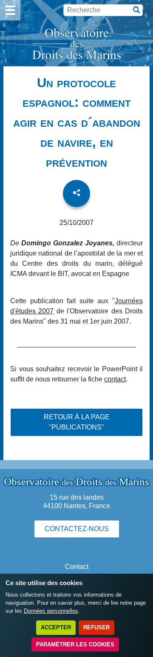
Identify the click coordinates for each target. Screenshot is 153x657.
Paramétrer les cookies (75, 644)
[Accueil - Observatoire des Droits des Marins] (76, 44)
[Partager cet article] (76, 193)
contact (115, 379)
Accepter (56, 627)
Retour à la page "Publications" (77, 422)
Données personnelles (51, 611)
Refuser (96, 627)
